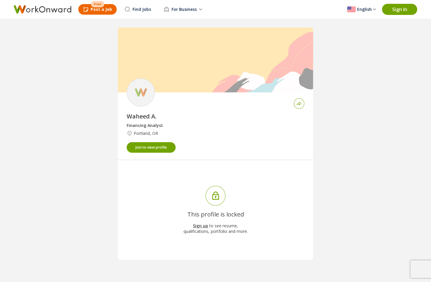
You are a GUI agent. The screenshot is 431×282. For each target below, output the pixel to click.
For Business (184, 9)
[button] (399, 9)
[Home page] (42, 9)
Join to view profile (151, 147)
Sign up (200, 225)
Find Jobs (142, 9)
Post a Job (101, 9)
